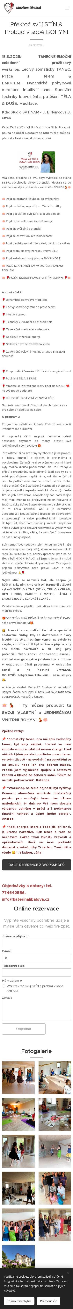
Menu (67, 8)
